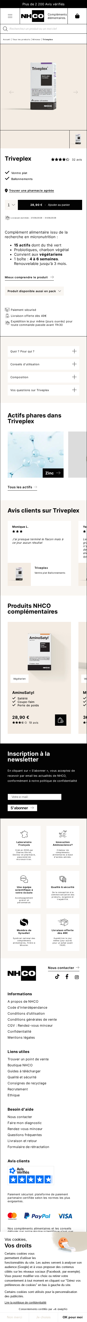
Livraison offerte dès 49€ (63, 931)
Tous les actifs (20, 487)
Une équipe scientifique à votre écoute (24, 890)
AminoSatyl (23, 692)
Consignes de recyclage (27, 1083)
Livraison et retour (22, 1141)
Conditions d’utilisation (26, 1013)
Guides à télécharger (24, 1071)
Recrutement (18, 1089)
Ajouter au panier (59, 205)
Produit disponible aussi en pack (32, 291)
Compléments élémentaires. (57, 16)
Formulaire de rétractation (28, 1147)
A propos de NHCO (23, 1001)
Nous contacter (61, 968)
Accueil (6, 39)
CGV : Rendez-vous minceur (30, 1025)
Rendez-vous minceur (25, 1129)
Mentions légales (21, 1037)
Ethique (14, 1095)
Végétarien (19, 678)
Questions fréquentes (25, 1135)
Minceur (36, 39)
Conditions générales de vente (32, 1019)
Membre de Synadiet (24, 931)
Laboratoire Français (24, 843)
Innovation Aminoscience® (63, 843)
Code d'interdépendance (27, 1007)
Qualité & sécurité (62, 887)
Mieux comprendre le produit (26, 277)
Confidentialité (19, 1031)
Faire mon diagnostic (25, 1123)
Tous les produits (21, 39)
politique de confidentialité (58, 780)
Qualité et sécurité (22, 1077)
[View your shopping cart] (77, 16)
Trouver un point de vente (28, 1059)
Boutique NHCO (20, 1065)
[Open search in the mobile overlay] (43, 28)
